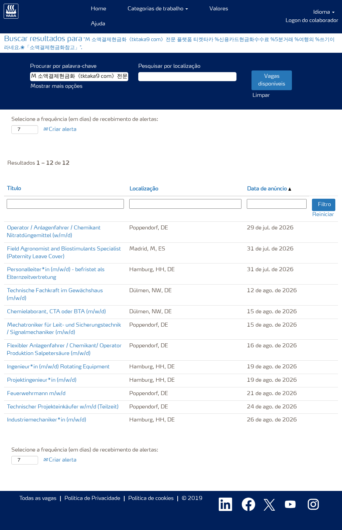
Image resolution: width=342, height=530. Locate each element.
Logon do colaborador (312, 20)
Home (98, 9)
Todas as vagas (37, 498)
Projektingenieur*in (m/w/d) (41, 380)
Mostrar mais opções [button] (56, 86)
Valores (218, 9)
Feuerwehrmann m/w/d (36, 393)
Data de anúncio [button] (267, 189)
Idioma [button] (322, 12)
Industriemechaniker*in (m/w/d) (46, 420)
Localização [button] (144, 189)
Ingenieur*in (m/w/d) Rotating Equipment (58, 367)
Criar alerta (61, 129)
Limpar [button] (261, 95)
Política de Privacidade (92, 498)
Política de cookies (151, 498)
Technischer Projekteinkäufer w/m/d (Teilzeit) (63, 407)
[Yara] (11, 11)
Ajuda (98, 24)
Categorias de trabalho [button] (156, 9)
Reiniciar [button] (323, 214)
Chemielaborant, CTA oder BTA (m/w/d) (56, 312)
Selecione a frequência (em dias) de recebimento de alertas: (84, 119)
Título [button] (14, 188)
